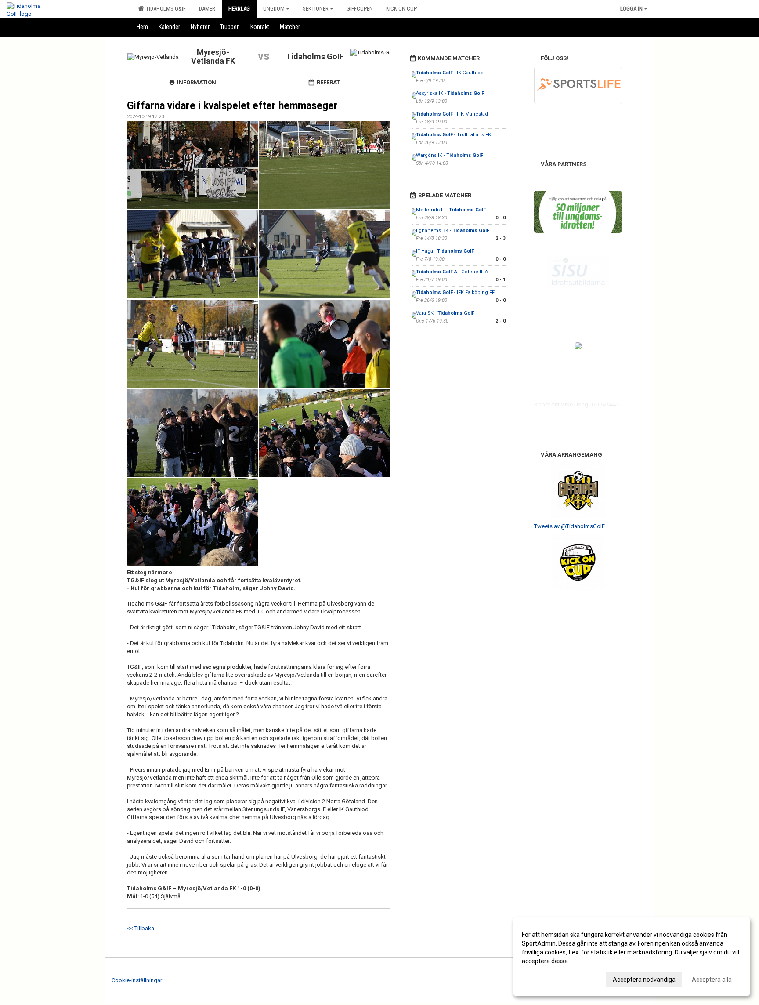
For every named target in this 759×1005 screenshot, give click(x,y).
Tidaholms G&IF (164, 8)
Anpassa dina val (545, 978)
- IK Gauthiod (450, 73)
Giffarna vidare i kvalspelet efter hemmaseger (232, 106)
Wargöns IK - (449, 155)
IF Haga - (445, 251)
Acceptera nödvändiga (644, 979)
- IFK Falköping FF (456, 292)
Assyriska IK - (450, 93)
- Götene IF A (452, 272)
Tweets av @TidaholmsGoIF (569, 526)
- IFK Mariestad (452, 114)
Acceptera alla (712, 979)
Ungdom (274, 8)
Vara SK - (445, 313)
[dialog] (631, 956)
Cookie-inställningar (137, 980)
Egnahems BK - (452, 230)
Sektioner (316, 8)
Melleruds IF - (451, 210)
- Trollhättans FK (453, 135)
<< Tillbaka (140, 928)
